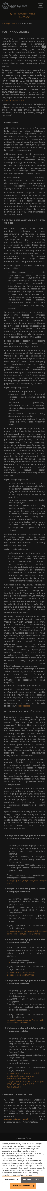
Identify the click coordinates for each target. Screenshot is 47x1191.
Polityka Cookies (31, 1179)
